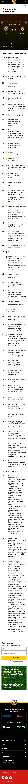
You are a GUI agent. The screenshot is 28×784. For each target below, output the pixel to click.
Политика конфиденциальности (9, 773)
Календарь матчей (16, 5)
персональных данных (18, 660)
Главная (3, 5)
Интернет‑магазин (8, 760)
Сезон (8, 5)
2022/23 (24, 5)
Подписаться (14, 657)
